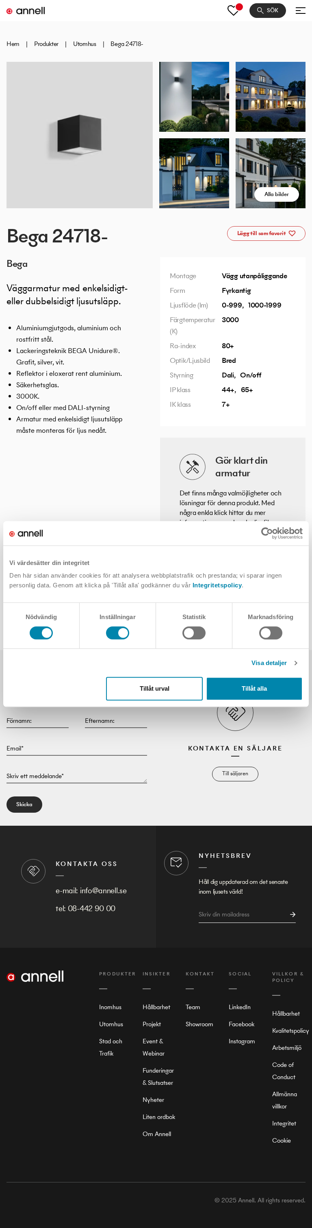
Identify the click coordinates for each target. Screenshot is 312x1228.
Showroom (199, 1024)
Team (193, 1007)
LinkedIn (240, 1007)
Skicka (24, 804)
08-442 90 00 (91, 908)
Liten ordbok (159, 1116)
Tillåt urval (154, 688)
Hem (13, 43)
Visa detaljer (269, 662)
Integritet (284, 1123)
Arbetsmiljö (286, 1047)
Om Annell (157, 1134)
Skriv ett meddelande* (35, 776)
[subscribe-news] (290, 914)
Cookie (281, 1140)
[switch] (117, 632)
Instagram (242, 1041)
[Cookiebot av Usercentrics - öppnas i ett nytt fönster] (267, 533)
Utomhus (84, 43)
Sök (272, 10)
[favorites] (234, 10)
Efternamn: (100, 720)
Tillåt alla (254, 688)
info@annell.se (103, 890)
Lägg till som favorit (261, 233)
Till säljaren (235, 773)
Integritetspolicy (217, 585)
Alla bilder (276, 194)
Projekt (152, 1024)
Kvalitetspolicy (290, 1030)
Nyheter (153, 1099)
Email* (15, 748)
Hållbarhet (156, 1007)
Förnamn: (19, 720)
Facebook (241, 1024)
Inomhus (110, 1007)
